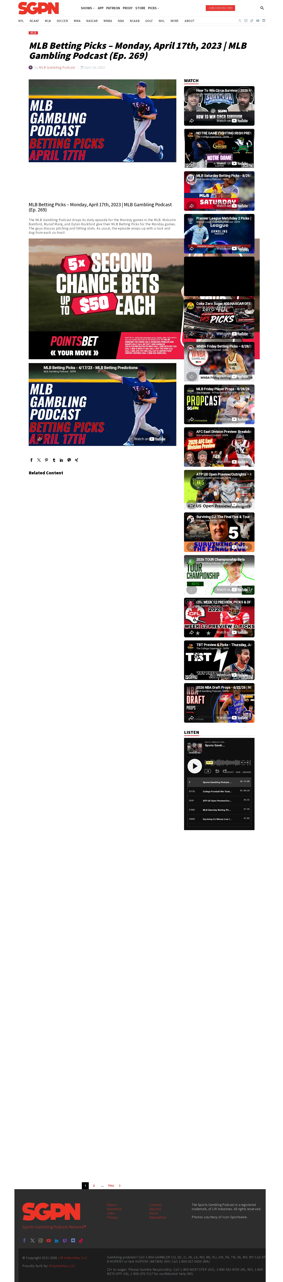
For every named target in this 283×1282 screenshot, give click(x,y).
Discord (155, 1209)
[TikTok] (251, 20)
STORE (140, 8)
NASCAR (92, 21)
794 (111, 1185)
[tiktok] (81, 1240)
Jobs (111, 1213)
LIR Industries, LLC (72, 1257)
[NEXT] (119, 1185)
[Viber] (69, 460)
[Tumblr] (54, 460)
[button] (262, 8)
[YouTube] (257, 20)
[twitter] (32, 1240)
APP (101, 8)
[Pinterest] (46, 460)
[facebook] (24, 1240)
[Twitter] (239, 20)
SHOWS (86, 8)
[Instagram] (245, 20)
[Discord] (263, 20)
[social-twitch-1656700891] (65, 1240)
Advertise (114, 1209)
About (112, 1204)
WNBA (108, 21)
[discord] (73, 1240)
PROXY (128, 8)
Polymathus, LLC (62, 1266)
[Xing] (76, 460)
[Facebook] (31, 460)
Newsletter (158, 1217)
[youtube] (49, 1240)
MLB (33, 32)
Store (153, 1213)
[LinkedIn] (61, 460)
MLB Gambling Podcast (57, 67)
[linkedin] (57, 1240)
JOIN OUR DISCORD (220, 8)
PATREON (113, 8)
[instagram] (41, 1240)
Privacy (112, 1217)
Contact (155, 1204)
